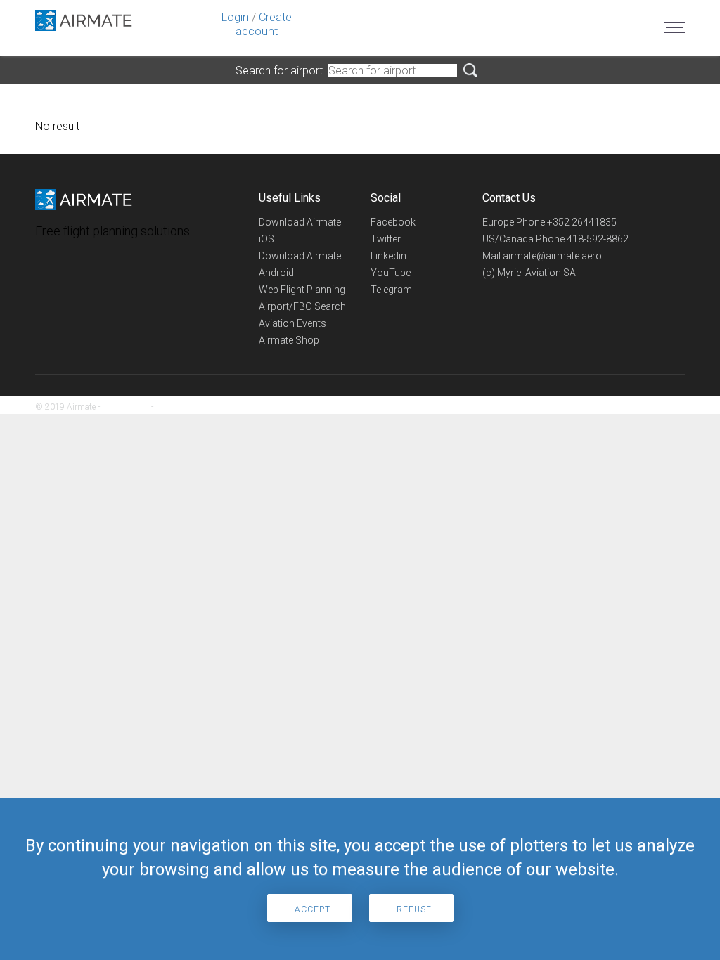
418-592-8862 (598, 239)
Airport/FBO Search (302, 306)
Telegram (391, 289)
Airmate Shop (289, 340)
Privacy (168, 407)
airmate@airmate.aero (552, 255)
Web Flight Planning (302, 289)
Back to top (653, 407)
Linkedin (388, 255)
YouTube (391, 272)
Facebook (393, 222)
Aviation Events (292, 323)
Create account (264, 24)
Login (235, 17)
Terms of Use (125, 407)
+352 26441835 (582, 222)
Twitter (386, 239)
